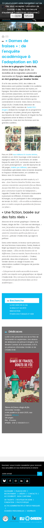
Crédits (22, 493)
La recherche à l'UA (19, 305)
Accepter (16, 16)
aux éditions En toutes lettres (25, 154)
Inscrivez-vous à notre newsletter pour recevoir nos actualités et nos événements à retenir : (22, 466)
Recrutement (10, 493)
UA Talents (9, 499)
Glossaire (8, 491)
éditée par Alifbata (19, 167)
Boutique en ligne (24, 499)
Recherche (17, 300)
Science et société (18, 308)
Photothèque (22, 502)
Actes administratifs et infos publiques (22, 506)
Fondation (9, 502)
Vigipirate (31, 511)
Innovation (15, 311)
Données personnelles (14, 511)
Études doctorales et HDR (22, 314)
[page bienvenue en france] (5, 521)
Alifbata (15, 415)
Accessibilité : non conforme (17, 496)
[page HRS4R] (14, 521)
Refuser (29, 16)
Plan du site (21, 491)
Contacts (32, 493)
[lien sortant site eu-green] (30, 521)
